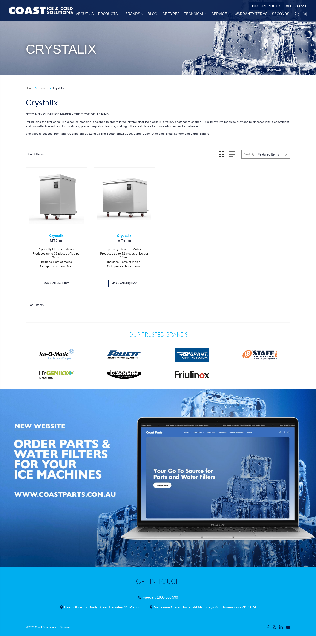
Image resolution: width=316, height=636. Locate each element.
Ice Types (170, 14)
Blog (152, 14)
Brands (132, 14)
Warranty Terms (251, 14)
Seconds (280, 14)
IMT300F (124, 241)
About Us (85, 14)
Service (219, 14)
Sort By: (249, 154)
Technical (194, 14)
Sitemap (65, 627)
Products (108, 14)
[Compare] (305, 14)
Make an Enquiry (266, 6)
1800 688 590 (295, 6)
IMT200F (56, 241)
